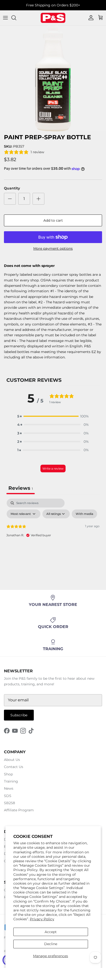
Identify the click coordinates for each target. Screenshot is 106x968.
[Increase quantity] (38, 199)
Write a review (53, 468)
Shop (8, 774)
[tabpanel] (53, 535)
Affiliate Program (19, 810)
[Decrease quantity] (10, 199)
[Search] (16, 17)
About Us (12, 759)
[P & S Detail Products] (53, 18)
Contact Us (13, 767)
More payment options (53, 248)
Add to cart (53, 220)
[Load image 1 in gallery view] (53, 78)
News (8, 788)
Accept (51, 932)
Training (11, 781)
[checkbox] (84, 513)
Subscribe (18, 715)
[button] (53, 416)
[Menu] (5, 17)
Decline (50, 944)
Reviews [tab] (20, 488)
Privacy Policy (42, 919)
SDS (7, 796)
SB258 (9, 803)
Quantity (12, 188)
